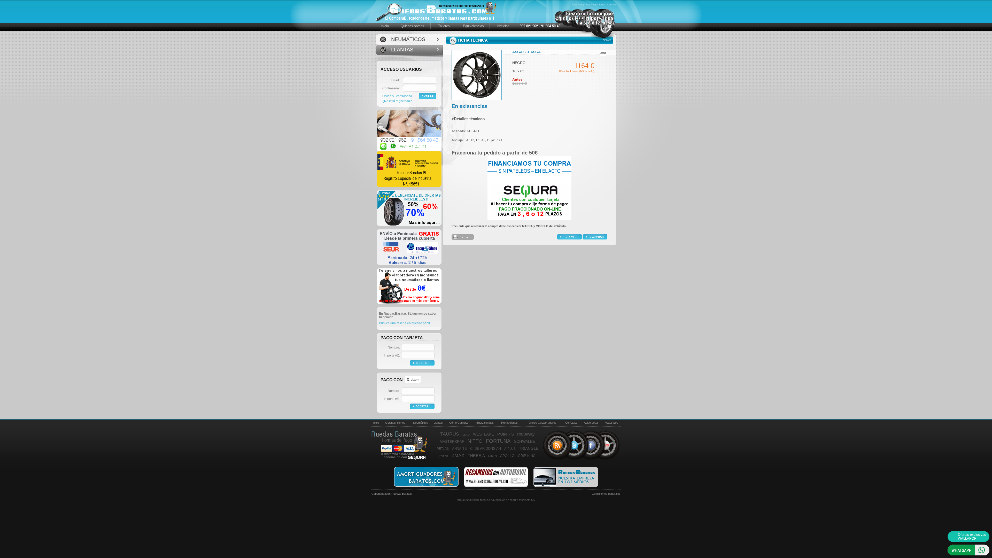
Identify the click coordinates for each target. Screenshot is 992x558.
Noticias (503, 26)
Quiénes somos (412, 26)
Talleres (444, 26)
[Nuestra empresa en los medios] (565, 486)
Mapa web (585, 4)
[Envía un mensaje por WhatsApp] (968, 554)
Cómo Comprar (459, 422)
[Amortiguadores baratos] (426, 486)
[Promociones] (409, 225)
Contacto (611, 4)
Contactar (571, 422)
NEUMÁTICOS (408, 39)
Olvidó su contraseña (397, 96)
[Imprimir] (463, 238)
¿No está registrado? (397, 101)
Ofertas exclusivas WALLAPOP (972, 536)
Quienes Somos (395, 422)
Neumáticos (420, 422)
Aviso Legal (599, 4)
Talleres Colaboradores (541, 422)
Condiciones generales (606, 493)
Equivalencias (473, 26)
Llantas (438, 422)
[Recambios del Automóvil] (496, 486)
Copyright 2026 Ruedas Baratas (391, 493)
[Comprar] (595, 238)
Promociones (509, 422)
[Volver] (570, 238)
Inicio (574, 4)
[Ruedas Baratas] (585, 38)
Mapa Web (611, 422)
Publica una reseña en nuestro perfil (404, 323)
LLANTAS (402, 49)
